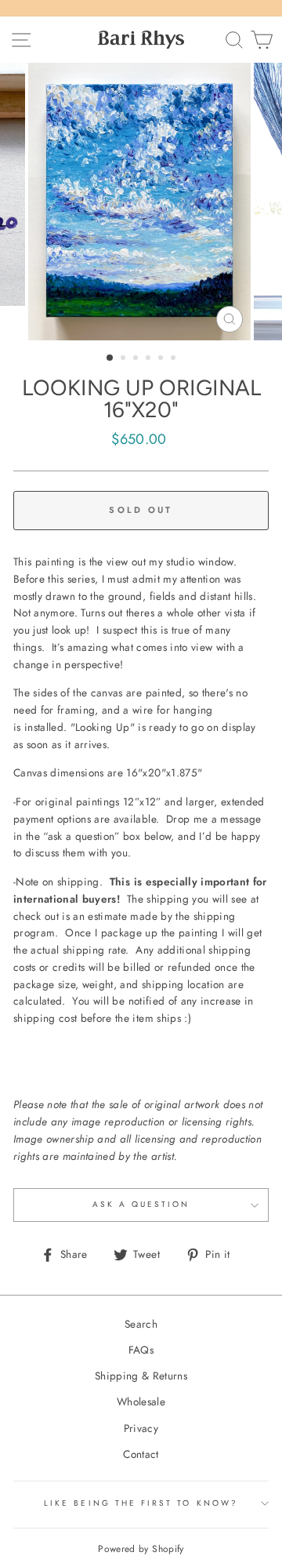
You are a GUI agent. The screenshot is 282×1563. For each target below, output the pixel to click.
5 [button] (162, 359)
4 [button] (150, 359)
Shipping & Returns (141, 1375)
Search (141, 1324)
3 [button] (137, 359)
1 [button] (110, 358)
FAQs (141, 1350)
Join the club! (81, 1542)
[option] (141, 201)
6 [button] (175, 359)
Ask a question (141, 1204)
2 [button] (124, 359)
